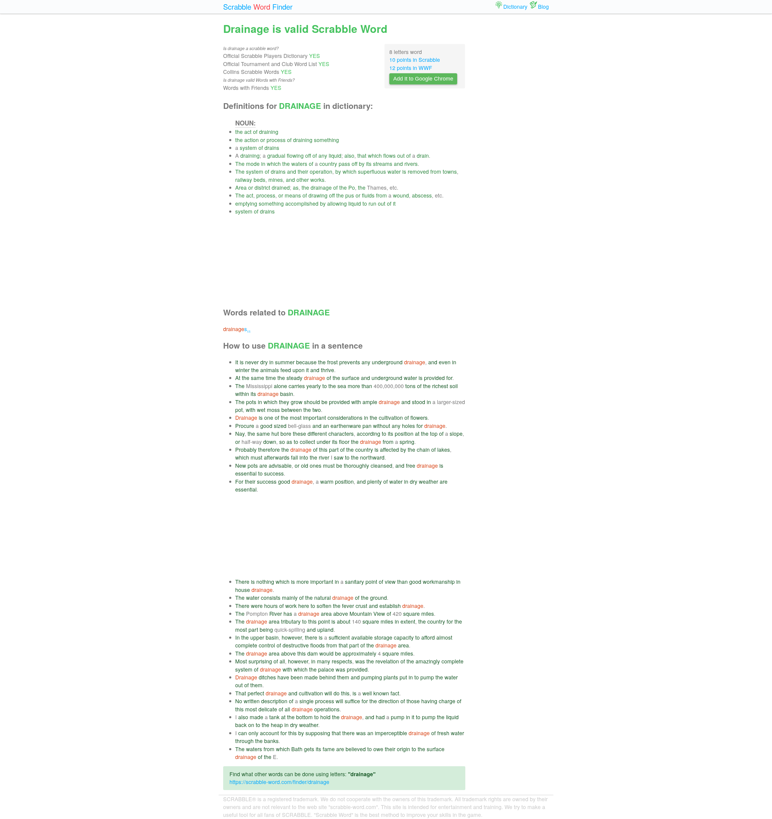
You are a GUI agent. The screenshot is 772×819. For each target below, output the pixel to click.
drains (271, 147)
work (291, 605)
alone (280, 386)
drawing (317, 195)
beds (259, 179)
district (262, 187)
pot (239, 409)
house (242, 589)
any (322, 155)
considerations (344, 417)
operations (327, 709)
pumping (371, 677)
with (356, 402)
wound (401, 195)
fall (294, 457)
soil (454, 386)
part (334, 449)
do (337, 693)
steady (294, 377)
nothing (265, 581)
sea (341, 386)
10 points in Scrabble (414, 59)
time (271, 377)
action (251, 140)
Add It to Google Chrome (423, 79)
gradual (276, 155)
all (282, 661)
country (328, 163)
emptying (246, 203)
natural (322, 597)
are (263, 465)
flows (389, 155)
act (248, 131)
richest (440, 386)
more (354, 386)
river (324, 457)
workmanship (439, 581)
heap (277, 725)
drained (281, 187)
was (360, 661)
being (266, 629)
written (252, 701)
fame (329, 749)
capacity (404, 637)
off (308, 155)
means (293, 195)
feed (285, 370)
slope (456, 433)
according (368, 433)
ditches (267, 677)
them (343, 677)
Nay (240, 433)
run (372, 203)
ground (378, 597)
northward (372, 457)
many (323, 661)
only (253, 733)
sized (280, 425)
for (449, 377)
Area (241, 187)
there (311, 637)
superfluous (372, 171)
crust (361, 605)
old (304, 465)
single (306, 701)
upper (257, 637)
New (240, 465)
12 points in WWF (410, 67)
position (404, 433)
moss (273, 409)
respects (342, 661)
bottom (304, 717)
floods (317, 645)
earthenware (346, 425)
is (404, 171)
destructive (296, 645)
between (291, 409)
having (429, 701)
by (362, 163)
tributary (291, 621)
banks (271, 741)
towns (450, 171)
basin (286, 393)
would (326, 653)
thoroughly (356, 465)
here (303, 605)
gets (309, 749)
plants (391, 677)
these (299, 433)
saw (338, 457)
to (364, 203)
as (296, 187)
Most (241, 661)
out (401, 155)
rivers (411, 163)
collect (307, 441)
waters (299, 163)
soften (324, 605)
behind (327, 677)
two (316, 409)
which (375, 155)
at (417, 433)
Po (351, 187)
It (236, 362)
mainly (290, 597)
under (324, 441)
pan (367, 425)
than (367, 386)
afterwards (277, 457)
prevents (349, 362)
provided (434, 377)
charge (447, 701)
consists (270, 597)
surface (350, 377)
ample (369, 402)
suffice (352, 701)
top (434, 433)
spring (407, 441)
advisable (280, 465)
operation (321, 171)
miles (427, 613)
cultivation (391, 417)
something (326, 140)
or (262, 140)
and (398, 163)
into (303, 457)
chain (423, 449)
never (252, 362)
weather (428, 481)
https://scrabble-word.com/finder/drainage (279, 782)
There (242, 581)
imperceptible (391, 733)
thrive (327, 370)
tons (410, 386)
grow (296, 402)
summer (285, 362)
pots (251, 402)
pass (344, 163)
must (256, 457)
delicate (267, 709)
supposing (317, 733)
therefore (269, 449)
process (276, 140)
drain (423, 155)
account (269, 733)
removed (418, 171)
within (242, 393)
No (238, 701)
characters (341, 433)
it (394, 203)
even (445, 362)
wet (261, 409)
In (237, 637)
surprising (260, 661)
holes (408, 425)
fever (348, 605)
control (267, 645)
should (312, 402)
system (248, 147)
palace (326, 669)
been (297, 677)
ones (315, 465)
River (275, 613)
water (394, 171)
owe (378, 749)
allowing (337, 203)
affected (389, 449)
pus (349, 195)
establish (390, 605)
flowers (419, 417)
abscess (422, 195)
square (411, 613)
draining (268, 131)
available (362, 637)
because (306, 362)
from (435, 171)
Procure (244, 425)
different (317, 433)
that (361, 155)
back (241, 725)
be (324, 402)
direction (388, 701)
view (390, 581)
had (380, 717)
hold (325, 717)
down (269, 441)
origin (403, 749)
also (349, 155)
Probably (246, 449)
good (266, 425)
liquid (335, 155)
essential (246, 473)
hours (271, 605)
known (381, 693)
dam (312, 653)
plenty (374, 481)
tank (274, 717)
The (240, 163)
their (303, 171)
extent (407, 621)
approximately (359, 653)
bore (285, 433)
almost (444, 637)
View (379, 613)
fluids (368, 195)
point (371, 581)
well (367, 693)
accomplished (301, 203)
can (242, 733)
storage (383, 637)
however (292, 637)
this (323, 449)
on (251, 725)
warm (327, 481)
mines (275, 179)
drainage (321, 187)
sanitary (354, 581)
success (274, 473)
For (239, 481)
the (239, 131)
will (328, 693)
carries (297, 386)
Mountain (361, 613)
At (237, 377)
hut (275, 433)
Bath (296, 749)
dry (264, 362)
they (284, 402)
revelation (387, 661)
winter (242, 370)
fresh (443, 733)
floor (344, 441)
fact (395, 693)
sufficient (339, 637)
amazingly (428, 661)
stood (418, 402)
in (263, 163)
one (268, 417)
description (274, 701)
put (403, 677)
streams (382, 163)
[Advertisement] (350, 257)
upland (325, 629)
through (244, 741)
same (257, 377)
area (326, 613)
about (343, 621)
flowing (295, 155)
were (257, 605)
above (340, 613)
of (255, 131)
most (296, 417)
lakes (443, 449)
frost (332, 362)
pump (427, 677)
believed (356, 749)
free (410, 465)
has (287, 613)
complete (246, 645)
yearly (313, 386)
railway (243, 179)
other (302, 179)
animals (269, 370)
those (413, 701)
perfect (256, 693)
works (317, 179)
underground (387, 362)
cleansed (381, 465)
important (314, 417)
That (240, 693)
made (311, 677)
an (326, 425)
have (283, 677)
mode (253, 163)
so (282, 441)
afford (428, 637)
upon (299, 370)
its (369, 163)
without (381, 425)
